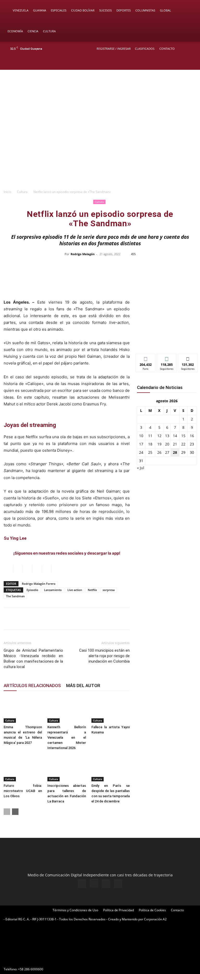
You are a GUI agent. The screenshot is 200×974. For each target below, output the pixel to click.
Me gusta (146, 358)
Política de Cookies (152, 910)
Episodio (32, 590)
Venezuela (20, 10)
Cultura (49, 31)
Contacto (167, 49)
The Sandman (15, 596)
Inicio (7, 192)
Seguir (167, 358)
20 (167, 444)
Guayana (39, 10)
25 (150, 452)
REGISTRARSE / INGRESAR (114, 49)
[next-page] (15, 811)
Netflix (92, 590)
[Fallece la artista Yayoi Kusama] (110, 709)
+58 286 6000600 (30, 969)
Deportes (123, 10)
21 (175, 444)
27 (167, 452)
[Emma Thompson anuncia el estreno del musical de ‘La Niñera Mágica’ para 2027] (23, 709)
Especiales (58, 10)
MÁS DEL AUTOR (83, 685)
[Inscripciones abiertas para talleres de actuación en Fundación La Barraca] (66, 768)
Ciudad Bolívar (83, 10)
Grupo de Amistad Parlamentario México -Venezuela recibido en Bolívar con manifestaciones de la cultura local (33, 658)
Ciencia (33, 31)
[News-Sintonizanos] (166, 341)
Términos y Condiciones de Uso (75, 910)
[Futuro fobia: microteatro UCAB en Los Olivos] (23, 768)
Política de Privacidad (118, 910)
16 (192, 435)
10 (141, 435)
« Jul (140, 467)
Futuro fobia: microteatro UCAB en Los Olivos (23, 791)
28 (175, 452)
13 (167, 435)
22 (183, 444)
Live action (74, 590)
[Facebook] (165, 63)
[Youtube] (191, 63)
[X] (182, 63)
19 (159, 444)
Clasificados (144, 49)
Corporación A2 (155, 919)
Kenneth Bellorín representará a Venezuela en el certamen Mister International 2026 (66, 737)
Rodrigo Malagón (83, 254)
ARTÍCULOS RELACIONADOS (32, 685)
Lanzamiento (53, 590)
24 (141, 452)
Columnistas (145, 10)
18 (150, 444)
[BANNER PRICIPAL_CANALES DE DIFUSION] (100, 90)
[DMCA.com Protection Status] (43, 960)
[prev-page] (7, 811)
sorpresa (109, 590)
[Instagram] (174, 63)
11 (150, 435)
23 (192, 444)
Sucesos (105, 10)
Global (165, 10)
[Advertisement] (100, 147)
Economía (15, 31)
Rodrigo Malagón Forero (38, 584)
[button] (188, 10)
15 (183, 435)
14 (175, 435)
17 (141, 444)
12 (159, 435)
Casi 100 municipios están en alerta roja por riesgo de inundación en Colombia (104, 656)
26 (159, 452)
